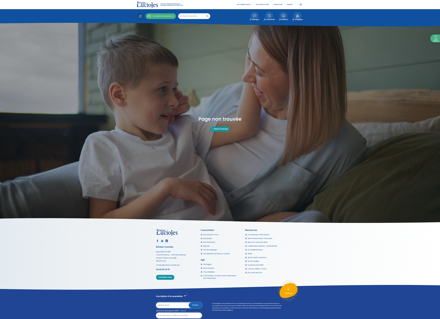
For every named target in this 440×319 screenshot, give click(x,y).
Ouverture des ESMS (255, 265)
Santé (250, 254)
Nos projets (207, 238)
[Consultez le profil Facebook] (157, 240)
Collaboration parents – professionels (262, 246)
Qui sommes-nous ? (244, 4)
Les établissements (255, 250)
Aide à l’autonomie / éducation (260, 238)
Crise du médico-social (257, 269)
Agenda (290, 4)
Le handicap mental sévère (258, 235)
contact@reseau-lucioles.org (167, 265)
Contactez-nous (301, 4)
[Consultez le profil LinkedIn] (166, 240)
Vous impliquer (209, 272)
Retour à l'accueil (221, 129)
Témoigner (207, 264)
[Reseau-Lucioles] (147, 4)
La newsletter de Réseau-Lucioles (216, 254)
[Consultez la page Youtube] (162, 240)
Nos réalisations (262, 4)
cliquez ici (230, 310)
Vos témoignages (210, 250)
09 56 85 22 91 (163, 269)
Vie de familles (253, 261)
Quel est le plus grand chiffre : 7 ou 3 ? (171, 311)
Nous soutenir (208, 268)
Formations (278, 4)
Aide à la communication (258, 242)
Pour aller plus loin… (255, 272)
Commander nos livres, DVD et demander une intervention (219, 277)
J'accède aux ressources (162, 16)
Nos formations (209, 242)
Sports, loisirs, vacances (257, 257)
